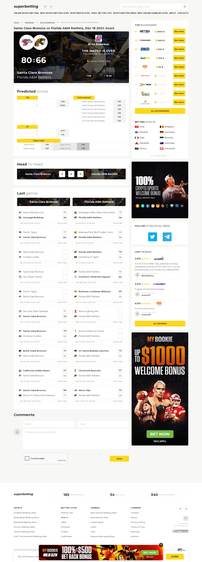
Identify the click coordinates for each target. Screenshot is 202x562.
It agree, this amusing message (149, 289)
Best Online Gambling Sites (153, 13)
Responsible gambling (102, 536)
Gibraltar (144, 143)
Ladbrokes (66, 536)
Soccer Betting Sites (24, 527)
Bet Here (179, 31)
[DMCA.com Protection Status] (180, 532)
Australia (169, 143)
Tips (93, 531)
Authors (135, 536)
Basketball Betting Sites (26, 517)
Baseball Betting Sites (25, 522)
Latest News (97, 522)
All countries (159, 156)
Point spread (84, 97)
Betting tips (105, 13)
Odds (94, 13)
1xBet (63, 522)
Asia (142, 126)
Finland (144, 132)
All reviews (160, 324)
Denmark (170, 148)
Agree (174, 556)
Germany (170, 132)
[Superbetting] (26, 7)
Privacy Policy (138, 522)
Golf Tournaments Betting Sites (30, 536)
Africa (143, 148)
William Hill (67, 513)
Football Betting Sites (25, 513)
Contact (135, 513)
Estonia (169, 137)
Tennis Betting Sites (24, 531)
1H (27, 127)
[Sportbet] (23, 494)
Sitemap (135, 531)
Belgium (169, 126)
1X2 (27, 97)
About (172, 13)
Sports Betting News (124, 13)
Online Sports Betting (26, 13)
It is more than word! (144, 308)
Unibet (64, 531)
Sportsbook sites (80, 13)
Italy (142, 137)
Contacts (182, 13)
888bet (64, 517)
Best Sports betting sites (54, 13)
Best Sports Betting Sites (104, 513)
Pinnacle (65, 527)
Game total (38, 141)
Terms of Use (138, 527)
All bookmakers (160, 111)
